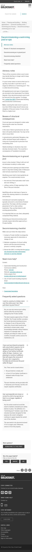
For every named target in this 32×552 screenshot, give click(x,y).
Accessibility (4, 532)
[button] (16, 303)
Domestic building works (18, 24)
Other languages (5, 530)
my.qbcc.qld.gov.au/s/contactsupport (15, 276)
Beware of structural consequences (14, 48)
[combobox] (28, 1)
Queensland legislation (11, 291)
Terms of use (5, 536)
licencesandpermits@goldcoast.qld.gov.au (16, 283)
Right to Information (6, 538)
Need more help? (9, 60)
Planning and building (13, 22)
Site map (3, 528)
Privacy (3, 534)
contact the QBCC (10, 99)
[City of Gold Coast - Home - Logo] (8, 6)
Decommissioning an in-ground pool (14, 52)
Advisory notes (8, 45)
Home (3, 22)
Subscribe (6, 519)
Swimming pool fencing (9, 26)
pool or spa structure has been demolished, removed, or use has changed (16, 252)
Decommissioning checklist (12, 56)
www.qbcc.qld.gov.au (16, 272)
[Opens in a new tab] (2, 492)
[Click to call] (2, 504)
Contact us (4, 500)
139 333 (11, 270)
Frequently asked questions (12, 64)
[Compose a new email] (6, 504)
